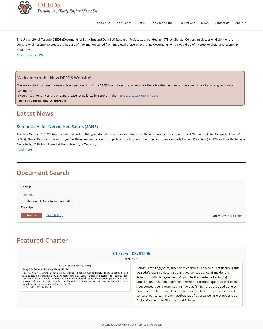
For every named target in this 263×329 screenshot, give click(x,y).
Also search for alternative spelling (50, 201)
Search (31, 215)
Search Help (55, 215)
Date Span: (28, 207)
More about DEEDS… (31, 55)
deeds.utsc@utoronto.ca (140, 96)
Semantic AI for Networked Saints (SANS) (57, 126)
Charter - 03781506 (131, 253)
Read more (24, 149)
